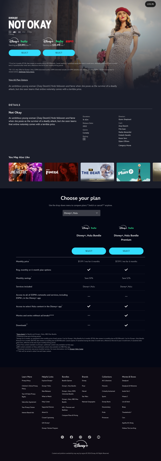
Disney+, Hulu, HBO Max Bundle (70, 400)
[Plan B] (133, 172)
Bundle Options (67, 381)
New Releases (46, 391)
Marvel (84, 391)
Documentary (106, 407)
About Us (45, 412)
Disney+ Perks (46, 386)
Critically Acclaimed (108, 391)
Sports (104, 396)
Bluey (124, 407)
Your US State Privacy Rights (28, 395)
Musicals (105, 386)
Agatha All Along (127, 423)
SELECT (24, 53)
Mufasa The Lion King (129, 428)
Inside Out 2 (126, 391)
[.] (62, 437)
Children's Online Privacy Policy (30, 387)
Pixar (83, 386)
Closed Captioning (48, 417)
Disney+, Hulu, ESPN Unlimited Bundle (68, 392)
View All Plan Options (18, 80)
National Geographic (88, 402)
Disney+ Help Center (76, 349)
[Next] (156, 172)
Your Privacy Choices (28, 407)
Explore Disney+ (47, 381)
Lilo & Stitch (126, 402)
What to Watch (46, 396)
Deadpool (125, 381)
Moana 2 (125, 396)
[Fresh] (61, 172)
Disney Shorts (106, 402)
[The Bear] (97, 172)
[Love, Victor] (25, 172)
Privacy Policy (26, 381)
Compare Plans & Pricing (70, 415)
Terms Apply (21, 334)
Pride (103, 412)
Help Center (46, 402)
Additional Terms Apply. (26, 72)
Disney (84, 381)
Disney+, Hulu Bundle (69, 386)
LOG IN (150, 4)
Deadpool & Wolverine (129, 386)
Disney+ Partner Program (50, 428)
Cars (123, 417)
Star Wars (85, 396)
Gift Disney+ (46, 423)
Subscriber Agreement (29, 402)
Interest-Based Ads (28, 412)
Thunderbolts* (126, 412)
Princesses (105, 417)
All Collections (107, 381)
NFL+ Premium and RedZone (68, 408)
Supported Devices (48, 407)
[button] (50, 376)
